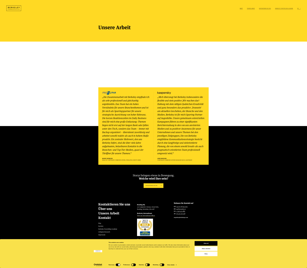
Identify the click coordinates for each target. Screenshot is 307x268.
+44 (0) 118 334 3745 (182, 206)
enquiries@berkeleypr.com (181, 217)
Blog (99, 223)
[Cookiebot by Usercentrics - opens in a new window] (98, 265)
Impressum (101, 235)
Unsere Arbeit (251, 8)
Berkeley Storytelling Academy (284, 8)
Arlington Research (104, 232)
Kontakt (104, 218)
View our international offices (146, 215)
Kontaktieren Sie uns (265, 8)
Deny (206, 253)
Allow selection (206, 248)
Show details (171, 265)
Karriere (100, 226)
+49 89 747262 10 (181, 209)
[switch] (133, 265)
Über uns (105, 209)
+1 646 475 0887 (180, 211)
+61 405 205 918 (180, 213)
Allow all (206, 243)
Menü (241, 8)
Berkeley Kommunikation (13, 8)
